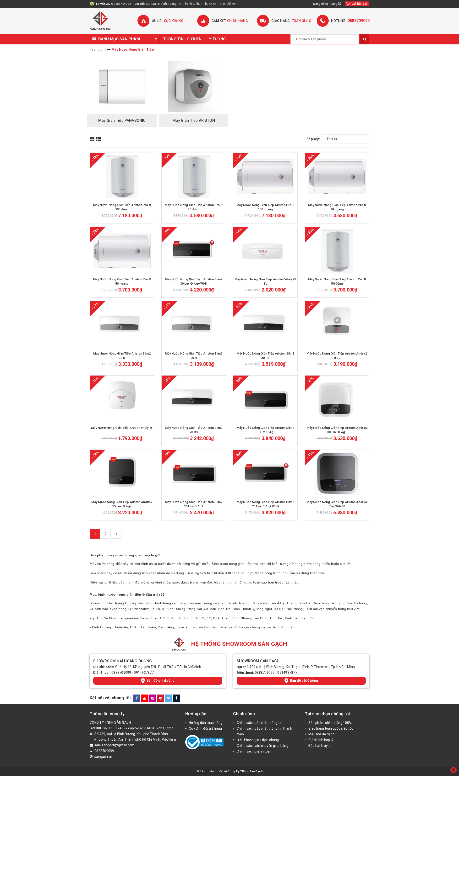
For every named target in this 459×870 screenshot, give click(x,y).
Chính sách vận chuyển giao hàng (262, 746)
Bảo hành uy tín (320, 746)
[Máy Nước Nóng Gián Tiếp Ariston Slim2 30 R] (122, 325)
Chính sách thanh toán (254, 751)
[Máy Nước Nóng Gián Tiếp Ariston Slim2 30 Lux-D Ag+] (265, 399)
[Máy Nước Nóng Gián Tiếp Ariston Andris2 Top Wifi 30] (337, 474)
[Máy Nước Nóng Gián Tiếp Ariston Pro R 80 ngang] (337, 177)
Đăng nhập (320, 3)
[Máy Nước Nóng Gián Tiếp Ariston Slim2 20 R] (194, 325)
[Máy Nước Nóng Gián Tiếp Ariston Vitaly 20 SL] (265, 251)
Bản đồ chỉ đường (161, 680)
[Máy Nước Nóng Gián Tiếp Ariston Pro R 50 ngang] (122, 251)
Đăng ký (335, 3)
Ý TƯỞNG (217, 39)
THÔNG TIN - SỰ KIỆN (182, 39)
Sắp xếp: (313, 139)
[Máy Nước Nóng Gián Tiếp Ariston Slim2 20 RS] (194, 399)
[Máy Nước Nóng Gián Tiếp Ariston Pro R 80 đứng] (194, 177)
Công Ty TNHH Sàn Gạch (244, 771)
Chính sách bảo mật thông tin (259, 723)
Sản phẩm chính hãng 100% (330, 723)
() (359, 3)
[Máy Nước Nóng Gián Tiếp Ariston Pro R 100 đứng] (122, 177)
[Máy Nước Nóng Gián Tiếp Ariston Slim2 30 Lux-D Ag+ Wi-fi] (194, 251)
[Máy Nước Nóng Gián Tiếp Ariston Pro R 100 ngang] (265, 177)
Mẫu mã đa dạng (321, 734)
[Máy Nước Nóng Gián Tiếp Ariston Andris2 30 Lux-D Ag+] (337, 399)
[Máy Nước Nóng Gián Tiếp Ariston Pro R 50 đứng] (337, 251)
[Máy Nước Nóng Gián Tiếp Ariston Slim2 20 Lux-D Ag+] (194, 474)
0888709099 (122, 3)
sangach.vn (103, 757)
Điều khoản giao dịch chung (258, 740)
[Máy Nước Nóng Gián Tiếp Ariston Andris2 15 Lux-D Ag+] (122, 474)
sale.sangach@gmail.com (114, 745)
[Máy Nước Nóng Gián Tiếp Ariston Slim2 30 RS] (265, 325)
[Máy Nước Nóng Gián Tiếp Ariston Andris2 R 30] (337, 325)
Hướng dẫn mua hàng (206, 723)
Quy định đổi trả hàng (205, 728)
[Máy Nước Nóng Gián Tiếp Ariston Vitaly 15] (122, 399)
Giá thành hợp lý (320, 740)
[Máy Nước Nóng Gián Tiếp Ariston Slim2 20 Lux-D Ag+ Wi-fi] (265, 474)
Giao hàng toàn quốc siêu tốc (330, 728)
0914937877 (144, 672)
